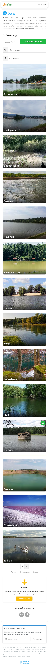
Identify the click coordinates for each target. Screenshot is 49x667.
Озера (35, 572)
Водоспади (25, 572)
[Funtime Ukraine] (7, 4)
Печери (14, 572)
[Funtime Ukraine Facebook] (27, 614)
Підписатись (37, 639)
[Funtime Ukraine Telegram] (22, 614)
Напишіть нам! (24, 598)
